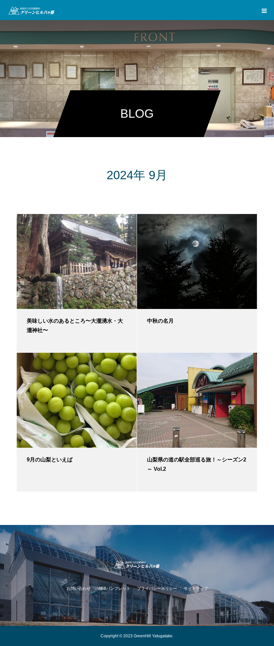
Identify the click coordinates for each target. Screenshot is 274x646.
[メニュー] (264, 10)
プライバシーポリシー (157, 588)
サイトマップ (196, 588)
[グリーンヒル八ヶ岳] (137, 563)
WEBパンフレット (113, 588)
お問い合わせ (78, 588)
